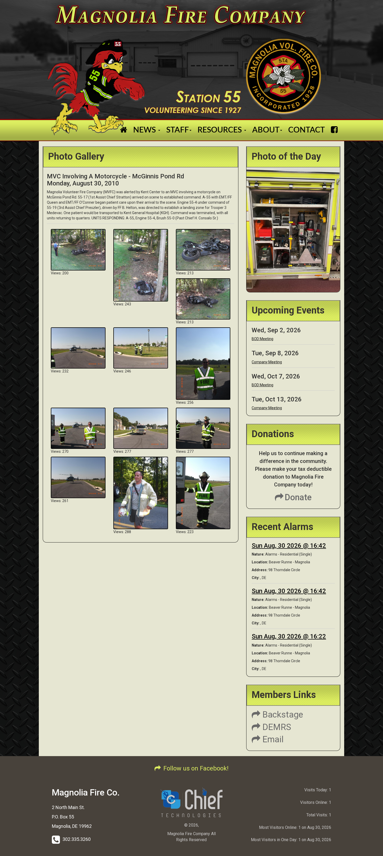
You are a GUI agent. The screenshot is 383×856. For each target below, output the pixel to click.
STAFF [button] (177, 130)
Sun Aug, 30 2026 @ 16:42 (289, 545)
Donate (298, 497)
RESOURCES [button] (220, 130)
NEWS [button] (145, 130)
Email (272, 739)
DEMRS (275, 727)
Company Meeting (267, 362)
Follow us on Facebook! (195, 768)
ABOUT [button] (266, 130)
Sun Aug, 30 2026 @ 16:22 (289, 636)
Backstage (281, 714)
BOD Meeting (262, 339)
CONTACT (306, 130)
